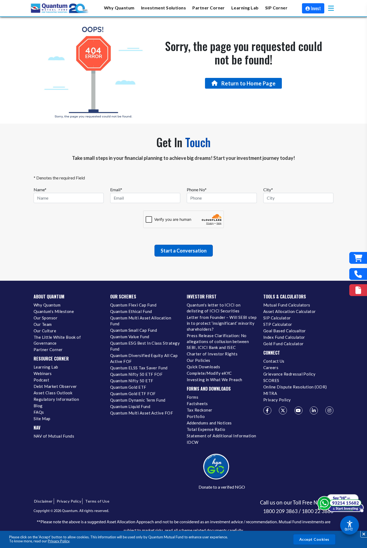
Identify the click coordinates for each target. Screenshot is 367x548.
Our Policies (198, 360)
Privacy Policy (58, 541)
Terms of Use (97, 501)
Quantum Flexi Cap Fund (133, 304)
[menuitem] (119, 8)
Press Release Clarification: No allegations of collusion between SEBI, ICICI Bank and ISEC (218, 341)
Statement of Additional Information (221, 435)
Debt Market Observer (55, 386)
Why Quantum (47, 304)
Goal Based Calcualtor (284, 330)
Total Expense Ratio (206, 429)
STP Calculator (277, 324)
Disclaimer (43, 501)
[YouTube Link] (298, 410)
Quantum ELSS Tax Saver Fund (139, 367)
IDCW (193, 442)
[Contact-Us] (358, 274)
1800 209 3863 (280, 511)
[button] (331, 8)
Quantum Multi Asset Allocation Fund (140, 320)
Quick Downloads (203, 366)
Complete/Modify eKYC (209, 373)
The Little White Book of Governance (57, 340)
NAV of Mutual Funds (54, 436)
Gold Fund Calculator (283, 343)
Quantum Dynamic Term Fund (137, 400)
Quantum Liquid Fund (130, 406)
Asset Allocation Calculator (289, 311)
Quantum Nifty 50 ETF (131, 380)
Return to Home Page (248, 83)
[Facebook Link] (267, 410)
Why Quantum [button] (119, 7)
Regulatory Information (56, 399)
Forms (192, 397)
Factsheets (197, 403)
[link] (59, 8)
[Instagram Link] (329, 410)
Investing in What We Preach (214, 379)
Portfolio (196, 416)
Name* (40, 189)
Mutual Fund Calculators (286, 304)
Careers (270, 367)
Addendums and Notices (209, 422)
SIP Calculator (277, 317)
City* (268, 189)
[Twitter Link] (283, 410)
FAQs (39, 412)
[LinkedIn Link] (314, 410)
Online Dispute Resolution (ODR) (295, 386)
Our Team (43, 324)
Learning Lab (46, 367)
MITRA (270, 393)
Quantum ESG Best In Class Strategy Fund (145, 346)
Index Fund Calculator (284, 337)
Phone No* (197, 189)
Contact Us (274, 361)
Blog (38, 405)
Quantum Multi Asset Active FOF (141, 412)
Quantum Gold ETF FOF (133, 393)
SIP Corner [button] (276, 7)
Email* (116, 189)
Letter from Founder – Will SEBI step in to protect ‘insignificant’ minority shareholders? (222, 323)
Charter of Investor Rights (212, 353)
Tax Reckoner (200, 410)
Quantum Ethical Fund (131, 311)
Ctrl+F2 (348, 529)
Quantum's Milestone (54, 311)
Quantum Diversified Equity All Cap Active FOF (144, 358)
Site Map (42, 418)
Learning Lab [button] (245, 7)
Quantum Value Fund (129, 336)
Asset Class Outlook (53, 392)
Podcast (41, 379)
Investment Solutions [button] (163, 7)
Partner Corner (208, 7)
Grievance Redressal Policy (289, 374)
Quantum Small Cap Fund (133, 330)
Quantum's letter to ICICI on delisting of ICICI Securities (213, 307)
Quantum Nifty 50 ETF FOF (136, 374)
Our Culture (45, 330)
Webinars (43, 373)
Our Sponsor (45, 317)
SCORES (271, 380)
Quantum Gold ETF (128, 387)
